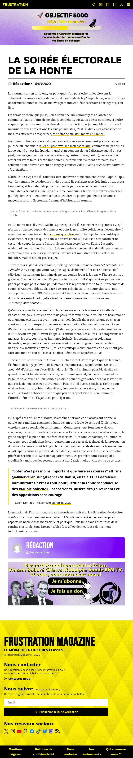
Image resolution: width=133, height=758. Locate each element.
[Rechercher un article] (94, 4)
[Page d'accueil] (15, 4)
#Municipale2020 (33, 489)
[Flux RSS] (57, 731)
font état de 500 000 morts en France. (79, 134)
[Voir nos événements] (107, 4)
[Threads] (25, 731)
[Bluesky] (45, 731)
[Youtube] (19, 731)
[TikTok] (38, 731)
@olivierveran (24, 477)
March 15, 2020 (61, 503)
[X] (6, 731)
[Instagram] (13, 731)
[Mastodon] (51, 731)
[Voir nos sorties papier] (114, 4)
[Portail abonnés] (121, 4)
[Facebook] (32, 731)
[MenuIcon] (128, 4)
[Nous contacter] (101, 4)
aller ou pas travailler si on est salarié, (66, 146)
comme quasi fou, (62, 234)
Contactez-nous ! (20, 679)
